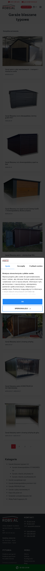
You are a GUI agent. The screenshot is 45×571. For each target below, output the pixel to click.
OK (22, 302)
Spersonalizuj (21, 308)
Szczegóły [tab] (21, 266)
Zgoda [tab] (7, 266)
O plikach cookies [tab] (36, 266)
